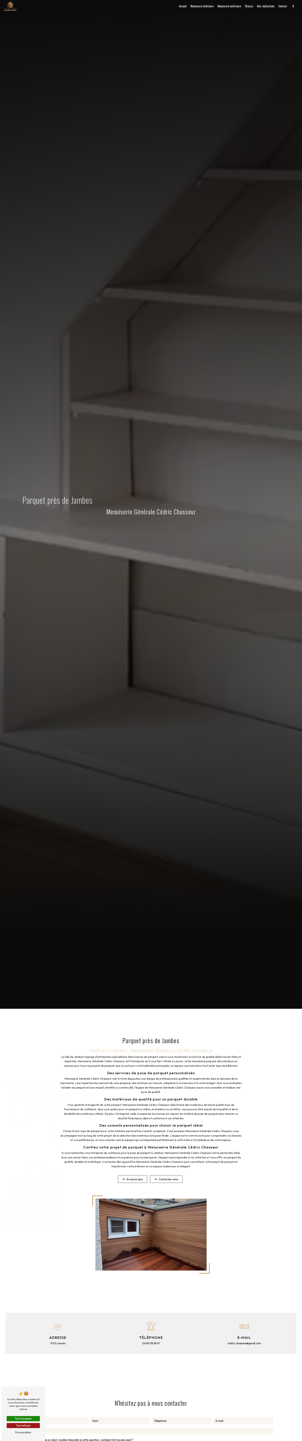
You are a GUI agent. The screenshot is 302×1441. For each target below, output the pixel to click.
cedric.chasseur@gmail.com (244, 1343)
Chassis (249, 6)
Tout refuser (23, 1425)
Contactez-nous (168, 1179)
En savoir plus (135, 1179)
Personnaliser (23, 1432)
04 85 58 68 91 (151, 1343)
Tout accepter (23, 1418)
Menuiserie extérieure (229, 6)
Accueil (183, 6)
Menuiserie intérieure (202, 6)
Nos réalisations (266, 6)
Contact (283, 6)
